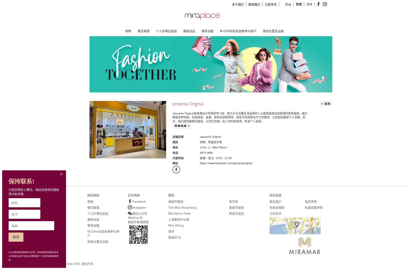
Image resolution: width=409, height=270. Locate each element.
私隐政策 (31, 252)
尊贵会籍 (207, 31)
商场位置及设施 (273, 31)
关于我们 (238, 4)
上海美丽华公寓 (178, 219)
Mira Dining (176, 225)
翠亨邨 (233, 201)
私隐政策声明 (314, 207)
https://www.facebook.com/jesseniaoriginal (226, 163)
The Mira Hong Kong (182, 207)
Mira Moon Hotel (179, 213)
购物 (128, 31)
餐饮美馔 (144, 31)
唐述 (171, 231)
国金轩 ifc (174, 237)
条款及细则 (276, 207)
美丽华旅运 (236, 213)
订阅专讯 (271, 4)
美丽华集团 (175, 201)
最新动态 (189, 31)
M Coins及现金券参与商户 (238, 31)
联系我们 (275, 201)
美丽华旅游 (236, 207)
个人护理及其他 (166, 31)
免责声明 (311, 201)
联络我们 (254, 4)
